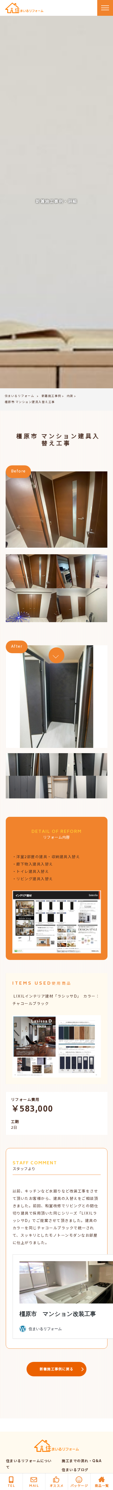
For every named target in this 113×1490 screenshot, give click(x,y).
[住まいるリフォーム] (24, 8)
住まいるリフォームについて (29, 1464)
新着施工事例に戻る (57, 1370)
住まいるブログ (75, 1470)
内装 (70, 396)
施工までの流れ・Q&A (82, 1461)
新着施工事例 (51, 396)
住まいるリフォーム (19, 396)
